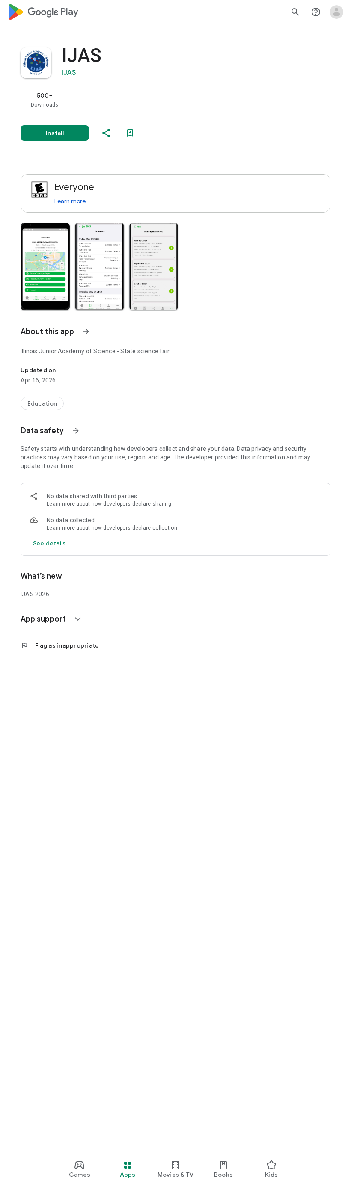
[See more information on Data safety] (75, 430)
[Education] (42, 403)
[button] (45, 266)
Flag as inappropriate (60, 645)
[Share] (106, 133)
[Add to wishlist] (130, 133)
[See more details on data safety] (50, 543)
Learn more (70, 201)
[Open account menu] (336, 12)
